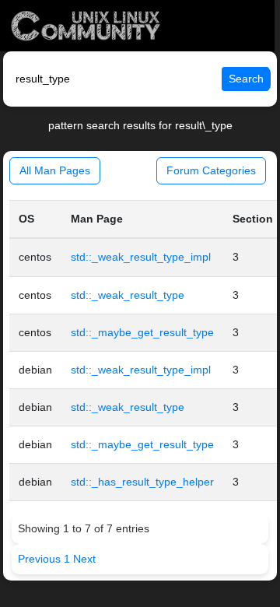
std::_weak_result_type (127, 295)
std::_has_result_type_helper (142, 481)
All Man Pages (54, 170)
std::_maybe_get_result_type (142, 332)
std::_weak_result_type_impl (141, 257)
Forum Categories (211, 170)
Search (246, 78)
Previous (41, 559)
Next (84, 559)
